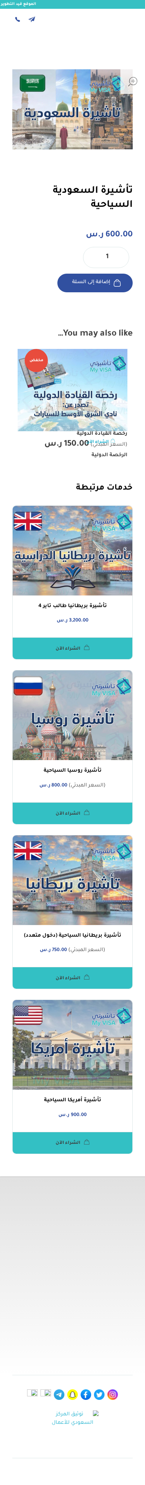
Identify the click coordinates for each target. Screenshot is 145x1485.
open (132, 81)
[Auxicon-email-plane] (32, 19)
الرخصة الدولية (109, 455)
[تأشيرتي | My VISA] (113, 47)
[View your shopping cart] (35, 49)
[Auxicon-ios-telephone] (18, 19)
